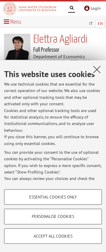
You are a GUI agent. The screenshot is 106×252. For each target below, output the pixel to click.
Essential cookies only (53, 197)
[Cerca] (71, 9)
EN (100, 23)
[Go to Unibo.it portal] (30, 8)
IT (91, 23)
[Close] (97, 69)
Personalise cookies (53, 216)
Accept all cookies (53, 236)
